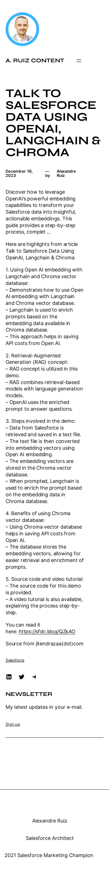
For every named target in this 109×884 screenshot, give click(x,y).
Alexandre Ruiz (49, 821)
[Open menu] (78, 60)
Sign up (13, 724)
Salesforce (15, 660)
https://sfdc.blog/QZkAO (47, 631)
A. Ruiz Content (35, 60)
